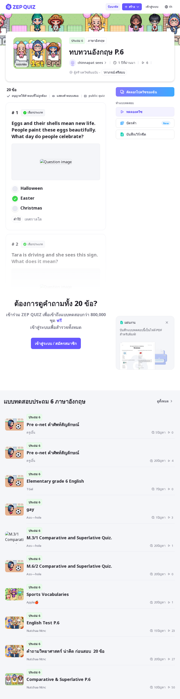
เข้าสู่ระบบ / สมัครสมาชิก (56, 343)
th (170, 7)
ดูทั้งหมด (163, 401)
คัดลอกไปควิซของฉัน (141, 92)
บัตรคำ (147, 123)
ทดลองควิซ (134, 111)
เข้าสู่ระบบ (152, 7)
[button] (145, 343)
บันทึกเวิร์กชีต (136, 134)
